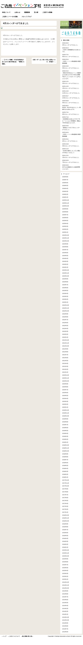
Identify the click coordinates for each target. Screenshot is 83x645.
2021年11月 (65, 343)
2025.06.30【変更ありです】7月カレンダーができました (71, 127)
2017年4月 (65, 503)
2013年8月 (65, 626)
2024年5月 (65, 255)
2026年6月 (65, 182)
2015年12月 (65, 550)
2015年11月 (65, 553)
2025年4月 (65, 223)
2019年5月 (65, 430)
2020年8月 (65, 386)
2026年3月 (65, 191)
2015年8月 (65, 561)
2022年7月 (65, 319)
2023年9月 (65, 278)
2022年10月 (65, 311)
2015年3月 (65, 573)
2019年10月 (65, 416)
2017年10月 (65, 486)
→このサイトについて (14, 636)
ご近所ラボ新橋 (47, 12)
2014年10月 (65, 588)
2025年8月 (65, 211)
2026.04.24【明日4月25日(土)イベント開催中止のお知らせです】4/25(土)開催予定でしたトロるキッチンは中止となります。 (71, 74)
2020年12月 (65, 375)
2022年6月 (65, 322)
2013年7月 (65, 629)
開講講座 (27, 12)
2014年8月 (65, 594)
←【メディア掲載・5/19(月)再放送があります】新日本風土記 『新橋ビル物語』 (13, 62)
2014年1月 (65, 614)
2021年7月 (65, 354)
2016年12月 (65, 515)
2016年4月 (65, 538)
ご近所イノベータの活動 (10, 16)
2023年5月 (65, 290)
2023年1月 (65, 302)
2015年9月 (65, 558)
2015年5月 (65, 567)
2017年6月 (65, 497)
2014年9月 (65, 591)
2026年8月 (65, 176)
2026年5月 (65, 185)
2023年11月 (65, 273)
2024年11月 (65, 238)
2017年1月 (65, 512)
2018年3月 (65, 471)
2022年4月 (65, 328)
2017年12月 (65, 480)
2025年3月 (65, 226)
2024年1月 (65, 267)
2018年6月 (65, 462)
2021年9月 (65, 349)
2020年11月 (65, 378)
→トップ (4, 636)
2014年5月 (65, 602)
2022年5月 (65, 325)
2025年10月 (65, 206)
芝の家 (36, 12)
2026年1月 (65, 197)
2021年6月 (65, 357)
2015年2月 (65, 576)
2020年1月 (65, 407)
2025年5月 (65, 220)
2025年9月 (65, 209)
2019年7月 (65, 424)
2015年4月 (65, 570)
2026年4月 (65, 188)
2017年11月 (65, 483)
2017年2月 (65, 509)
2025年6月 (65, 217)
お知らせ (17, 12)
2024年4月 (65, 258)
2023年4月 (65, 293)
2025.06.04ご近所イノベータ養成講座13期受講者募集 (71, 134)
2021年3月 (65, 366)
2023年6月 (65, 287)
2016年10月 (65, 521)
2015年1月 (65, 579)
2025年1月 (65, 232)
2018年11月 (65, 448)
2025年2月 (65, 229)
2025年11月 (65, 203)
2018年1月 (65, 477)
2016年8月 (65, 526)
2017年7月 (65, 494)
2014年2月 (65, 611)
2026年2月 (65, 194)
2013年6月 (65, 631)
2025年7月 (65, 214)
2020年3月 (65, 401)
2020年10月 (65, 381)
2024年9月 (65, 244)
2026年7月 (65, 179)
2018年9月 (65, 454)
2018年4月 (65, 468)
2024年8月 (65, 246)
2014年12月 (65, 582)
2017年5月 (65, 500)
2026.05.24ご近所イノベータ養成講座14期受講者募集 (71, 61)
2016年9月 (65, 524)
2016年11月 (65, 518)
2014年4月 (65, 605)
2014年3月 (65, 608)
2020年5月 (65, 395)
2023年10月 (65, 276)
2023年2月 (65, 299)
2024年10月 (65, 241)
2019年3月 (65, 436)
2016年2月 (65, 544)
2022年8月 (65, 316)
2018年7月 (65, 459)
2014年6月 (65, 599)
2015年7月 (65, 564)
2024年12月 (65, 235)
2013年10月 (65, 620)
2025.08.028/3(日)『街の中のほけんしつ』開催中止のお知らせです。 (71, 107)
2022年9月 (65, 314)
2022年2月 (65, 334)
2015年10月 (65, 556)
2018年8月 (65, 456)
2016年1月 (65, 547)
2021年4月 (65, 363)
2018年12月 (65, 445)
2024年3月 (65, 261)
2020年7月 (65, 389)
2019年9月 (65, 419)
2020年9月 (65, 384)
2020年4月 (65, 398)
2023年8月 (65, 281)
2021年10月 (65, 346)
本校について (6, 12)
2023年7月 (65, 284)
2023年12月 (65, 270)
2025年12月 (65, 200)
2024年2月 (65, 264)
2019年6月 (65, 427)
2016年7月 (65, 529)
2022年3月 (65, 331)
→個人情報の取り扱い (27, 636)
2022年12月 (65, 305)
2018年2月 (65, 474)
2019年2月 (65, 439)
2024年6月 (65, 252)
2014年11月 (65, 585)
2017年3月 (65, 506)
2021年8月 (65, 351)
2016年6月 (65, 532)
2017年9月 (65, 489)
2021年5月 (65, 360)
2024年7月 (65, 249)
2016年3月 (65, 541)
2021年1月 (65, 372)
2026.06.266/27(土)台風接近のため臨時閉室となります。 (71, 167)
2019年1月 (65, 442)
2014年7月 (65, 596)
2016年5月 (65, 535)
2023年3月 (65, 296)
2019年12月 (65, 410)
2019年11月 (65, 413)
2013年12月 (65, 617)
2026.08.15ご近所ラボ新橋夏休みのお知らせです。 (71, 49)
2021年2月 (65, 369)
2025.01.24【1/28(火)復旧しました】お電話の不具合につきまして (71, 150)
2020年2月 (65, 404)
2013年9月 (65, 623)
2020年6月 (65, 392)
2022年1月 (65, 337)
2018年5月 (65, 465)
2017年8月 (65, 491)
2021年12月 (65, 340)
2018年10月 (65, 451)
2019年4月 (65, 433)
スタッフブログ (27, 16)
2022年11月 (65, 308)
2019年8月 (65, 421)
